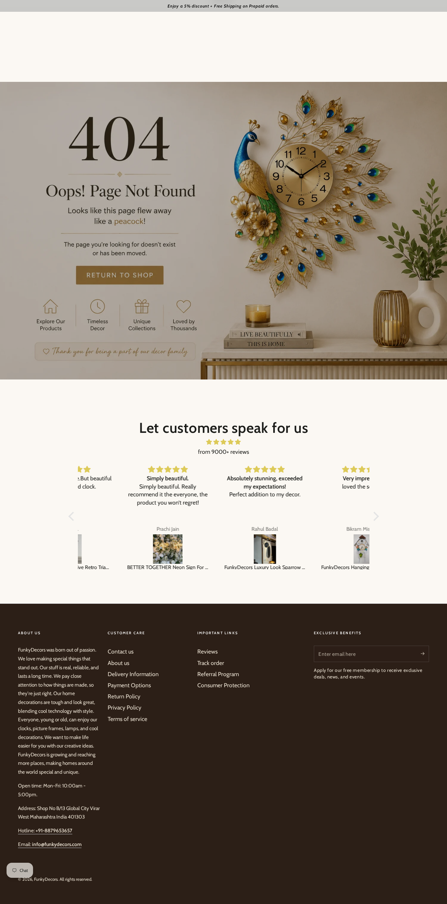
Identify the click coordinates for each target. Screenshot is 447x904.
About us (118, 662)
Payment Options (129, 685)
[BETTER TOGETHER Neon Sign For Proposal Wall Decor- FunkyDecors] (127, 549)
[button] (72, 516)
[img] (223, 442)
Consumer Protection (223, 685)
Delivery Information (133, 674)
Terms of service (127, 718)
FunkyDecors (46, 879)
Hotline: (45, 830)
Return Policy (124, 696)
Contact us (121, 651)
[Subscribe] (425, 653)
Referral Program (218, 674)
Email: (49, 844)
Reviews (207, 651)
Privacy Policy (124, 707)
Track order (210, 662)
